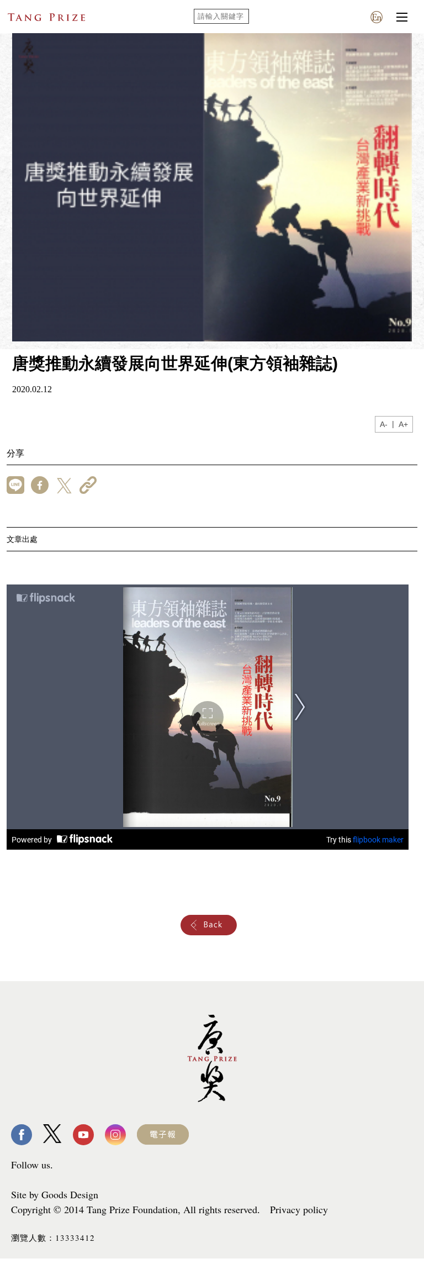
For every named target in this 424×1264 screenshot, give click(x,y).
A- (384, 424)
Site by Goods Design (54, 1194)
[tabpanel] (212, 187)
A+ (403, 424)
